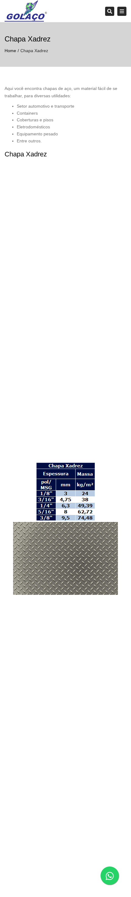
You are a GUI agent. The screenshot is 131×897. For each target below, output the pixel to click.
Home (10, 50)
